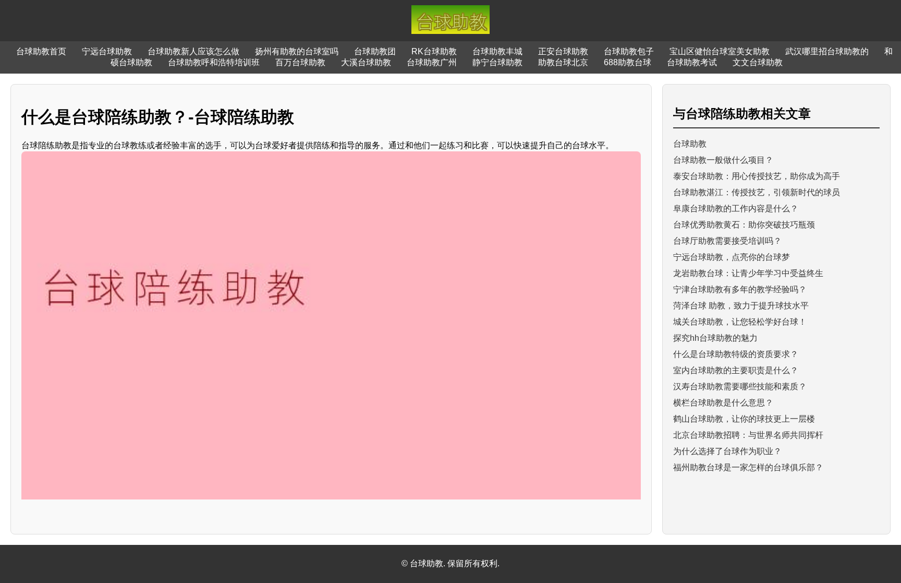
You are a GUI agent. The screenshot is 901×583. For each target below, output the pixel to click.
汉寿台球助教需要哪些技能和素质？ (740, 386)
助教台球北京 (563, 62)
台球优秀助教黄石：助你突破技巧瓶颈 (744, 224)
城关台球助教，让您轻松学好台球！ (740, 321)
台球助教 (690, 143)
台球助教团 (375, 51)
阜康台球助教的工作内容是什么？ (735, 208)
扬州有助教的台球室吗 (296, 51)
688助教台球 (627, 62)
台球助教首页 (41, 51)
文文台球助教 (758, 62)
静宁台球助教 (497, 62)
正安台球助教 (563, 51)
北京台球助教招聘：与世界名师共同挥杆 (748, 435)
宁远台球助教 (107, 51)
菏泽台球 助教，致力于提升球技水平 (741, 305)
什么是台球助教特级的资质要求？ (735, 354)
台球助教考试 (692, 62)
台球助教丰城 (497, 51)
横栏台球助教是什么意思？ (723, 402)
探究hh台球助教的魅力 (715, 338)
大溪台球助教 (366, 62)
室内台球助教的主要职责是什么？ (735, 370)
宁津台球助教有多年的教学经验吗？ (740, 289)
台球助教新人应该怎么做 (193, 51)
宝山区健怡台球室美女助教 (719, 51)
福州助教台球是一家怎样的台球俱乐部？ (748, 467)
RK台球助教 (434, 51)
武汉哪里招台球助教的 (827, 51)
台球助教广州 (432, 62)
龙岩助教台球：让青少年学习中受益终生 (748, 273)
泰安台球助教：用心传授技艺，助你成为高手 (756, 176)
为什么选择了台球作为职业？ (727, 451)
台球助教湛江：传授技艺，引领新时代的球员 (756, 192)
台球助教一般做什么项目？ (723, 160)
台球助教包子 (629, 51)
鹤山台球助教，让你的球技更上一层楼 (744, 418)
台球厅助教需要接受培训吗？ (727, 240)
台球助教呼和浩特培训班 (214, 62)
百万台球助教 (300, 62)
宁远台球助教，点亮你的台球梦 (731, 257)
